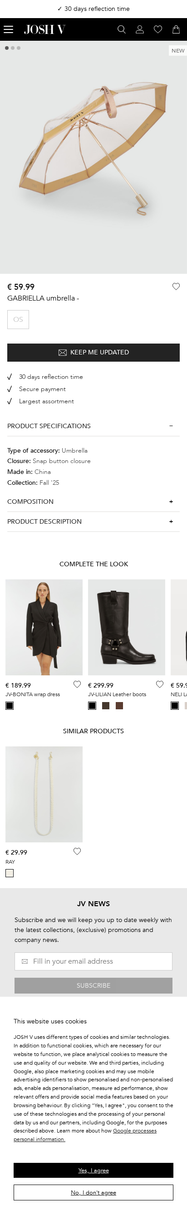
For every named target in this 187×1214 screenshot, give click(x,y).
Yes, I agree (94, 1170)
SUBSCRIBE (93, 985)
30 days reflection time (51, 377)
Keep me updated (99, 352)
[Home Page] (45, 29)
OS (18, 320)
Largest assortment (46, 401)
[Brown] (106, 706)
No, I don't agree (93, 1193)
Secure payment (42, 389)
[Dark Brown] (119, 706)
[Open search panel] (122, 29)
